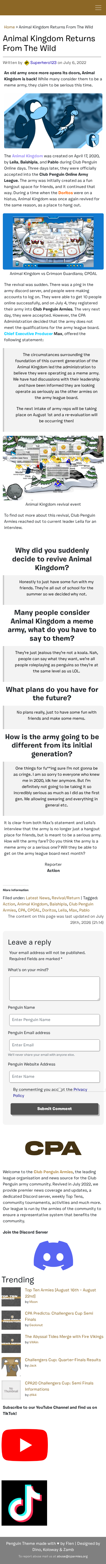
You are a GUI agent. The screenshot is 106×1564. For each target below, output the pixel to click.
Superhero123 (43, 63)
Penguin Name (21, 1008)
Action (9, 904)
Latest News (38, 898)
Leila (62, 910)
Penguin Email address (29, 1033)
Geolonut (36, 1325)
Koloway (50, 1550)
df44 (33, 1395)
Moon (33, 1302)
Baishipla (58, 904)
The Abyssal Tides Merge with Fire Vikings (64, 1337)
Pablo (84, 910)
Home (9, 27)
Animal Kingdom (32, 904)
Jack (33, 1365)
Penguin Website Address (31, 1064)
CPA (21, 910)
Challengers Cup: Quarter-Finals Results (63, 1360)
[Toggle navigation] (98, 7)
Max (73, 910)
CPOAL (34, 910)
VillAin (33, 1342)
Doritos (49, 910)
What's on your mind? (28, 970)
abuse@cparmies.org (72, 1556)
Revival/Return (66, 898)
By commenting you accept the (50, 1093)
